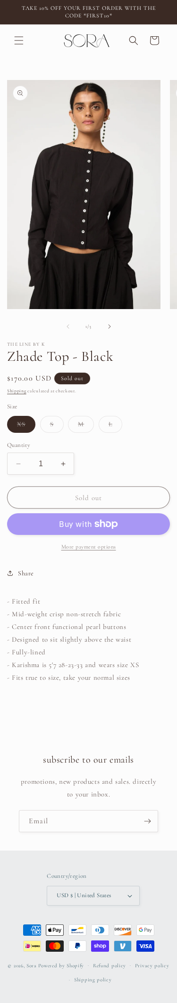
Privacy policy (152, 966)
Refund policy (109, 966)
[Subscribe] (147, 821)
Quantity (18, 445)
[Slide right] (109, 326)
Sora (31, 965)
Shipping (16, 391)
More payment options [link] (88, 546)
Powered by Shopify (61, 965)
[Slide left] (68, 326)
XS (26, 426)
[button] (18, 40)
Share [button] (26, 573)
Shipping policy (93, 980)
